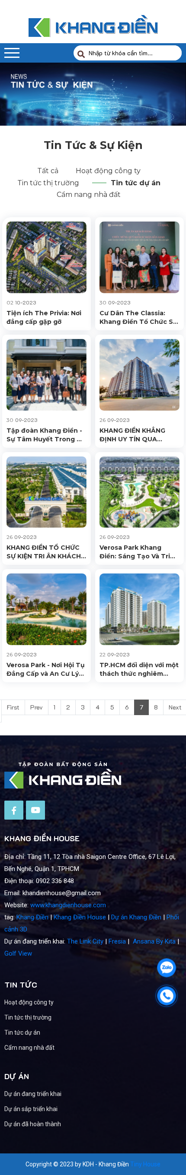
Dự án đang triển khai (32, 1093)
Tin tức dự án (135, 183)
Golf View (18, 953)
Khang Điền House (80, 917)
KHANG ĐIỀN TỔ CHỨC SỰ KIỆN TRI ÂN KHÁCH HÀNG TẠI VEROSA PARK (46, 552)
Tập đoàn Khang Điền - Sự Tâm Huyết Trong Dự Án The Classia (46, 435)
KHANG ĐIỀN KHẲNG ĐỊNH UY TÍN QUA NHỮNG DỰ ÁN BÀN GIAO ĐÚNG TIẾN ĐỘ (133, 435)
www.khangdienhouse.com (68, 905)
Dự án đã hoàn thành (32, 1124)
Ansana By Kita (154, 941)
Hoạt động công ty (108, 171)
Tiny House (145, 1164)
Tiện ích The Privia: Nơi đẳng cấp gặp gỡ (43, 317)
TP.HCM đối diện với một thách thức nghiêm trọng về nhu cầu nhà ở (139, 669)
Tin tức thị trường (48, 183)
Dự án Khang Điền (136, 917)
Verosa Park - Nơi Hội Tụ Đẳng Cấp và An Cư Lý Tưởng (45, 669)
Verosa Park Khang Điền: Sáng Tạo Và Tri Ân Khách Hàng (134, 552)
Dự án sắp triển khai (31, 1108)
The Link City (85, 941)
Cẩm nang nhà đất (89, 194)
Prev (36, 707)
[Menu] (11, 53)
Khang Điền (32, 917)
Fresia (117, 941)
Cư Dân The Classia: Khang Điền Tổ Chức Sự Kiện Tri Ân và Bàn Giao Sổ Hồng (138, 317)
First (13, 707)
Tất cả (47, 171)
